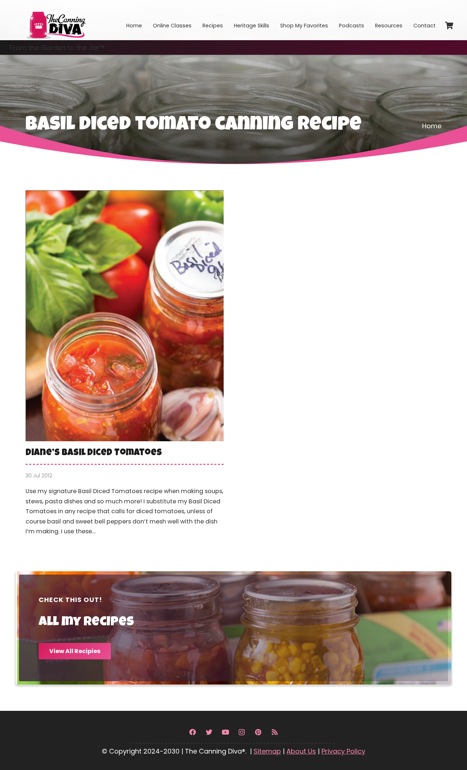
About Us (301, 751)
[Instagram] (242, 732)
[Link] (55, 20)
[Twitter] (209, 732)
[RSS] (274, 732)
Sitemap (267, 751)
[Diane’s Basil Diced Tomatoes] (125, 368)
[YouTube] (225, 732)
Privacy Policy (343, 751)
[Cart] (449, 25)
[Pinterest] (258, 732)
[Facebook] (192, 732)
